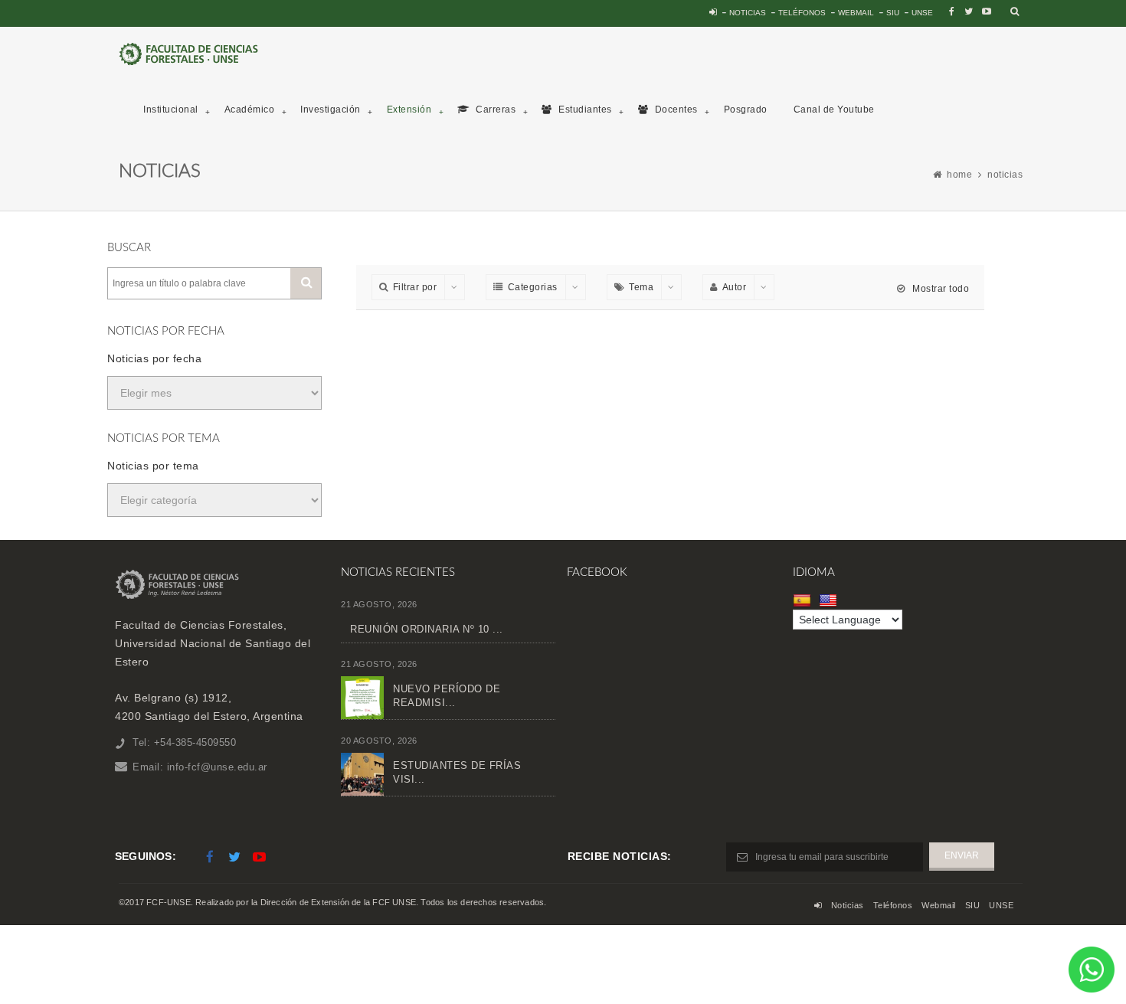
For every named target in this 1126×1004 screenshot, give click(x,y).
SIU (892, 12)
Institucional (170, 109)
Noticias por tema (153, 465)
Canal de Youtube (834, 109)
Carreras (494, 109)
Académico (249, 109)
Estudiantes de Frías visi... (457, 772)
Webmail (856, 12)
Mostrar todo (939, 288)
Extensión (409, 109)
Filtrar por (415, 287)
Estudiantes (584, 109)
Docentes (675, 109)
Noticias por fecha (154, 358)
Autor (734, 287)
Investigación (330, 109)
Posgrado (746, 109)
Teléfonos (802, 12)
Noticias (747, 12)
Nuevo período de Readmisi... (446, 695)
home (959, 174)
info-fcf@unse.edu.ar (217, 767)
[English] (830, 600)
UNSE (922, 12)
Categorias (533, 287)
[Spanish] (804, 600)
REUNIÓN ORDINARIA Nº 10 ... (426, 629)
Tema (641, 287)
